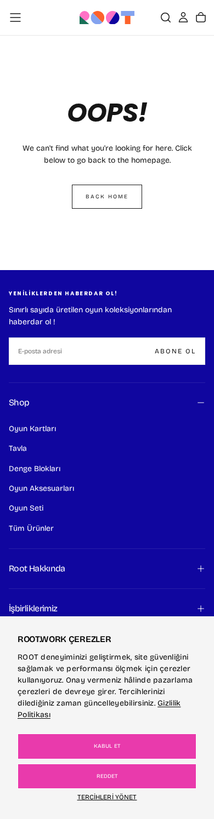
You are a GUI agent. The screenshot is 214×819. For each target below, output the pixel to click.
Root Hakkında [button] (37, 568)
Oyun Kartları (32, 428)
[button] (15, 17)
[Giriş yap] (183, 17)
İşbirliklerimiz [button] (33, 608)
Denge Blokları (34, 468)
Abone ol (175, 351)
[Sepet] (200, 17)
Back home (107, 196)
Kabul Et (107, 746)
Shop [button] (19, 402)
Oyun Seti (26, 508)
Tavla (18, 448)
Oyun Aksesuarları (41, 488)
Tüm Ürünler (31, 528)
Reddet (107, 776)
